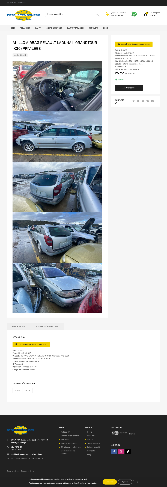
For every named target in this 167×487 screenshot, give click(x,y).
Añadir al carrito (128, 88)
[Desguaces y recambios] (18, 15)
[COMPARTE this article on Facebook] (128, 101)
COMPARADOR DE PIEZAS (16, 3)
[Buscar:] (72, 14)
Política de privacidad (70, 436)
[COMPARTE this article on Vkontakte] (147, 101)
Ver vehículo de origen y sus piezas (135, 44)
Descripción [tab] (18, 326)
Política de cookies (68, 443)
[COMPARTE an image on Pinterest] (142, 101)
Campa (38, 28)
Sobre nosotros (54, 28)
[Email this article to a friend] (152, 101)
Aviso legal (65, 439)
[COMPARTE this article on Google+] (138, 101)
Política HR (65, 432)
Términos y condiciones (70, 447)
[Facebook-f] (114, 451)
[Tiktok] (128, 451)
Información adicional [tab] (47, 326)
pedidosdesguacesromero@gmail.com (27, 454)
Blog (105, 28)
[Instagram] (121, 451)
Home (12, 28)
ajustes (94, 483)
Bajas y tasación (75, 28)
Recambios (25, 28)
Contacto (93, 28)
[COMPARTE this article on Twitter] (133, 101)
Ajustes (125, 482)
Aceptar (109, 482)
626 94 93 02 (117, 15)
